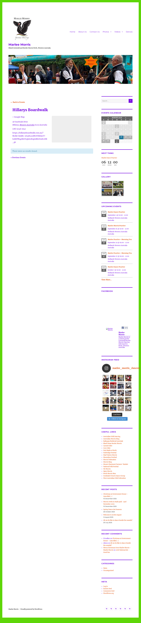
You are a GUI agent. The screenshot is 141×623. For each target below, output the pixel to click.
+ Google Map (18, 117)
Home (72, 32)
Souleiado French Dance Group (114, 476)
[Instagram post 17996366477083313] (106, 393)
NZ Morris (107, 469)
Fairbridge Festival (109, 453)
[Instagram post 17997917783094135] (121, 385)
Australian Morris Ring (111, 439)
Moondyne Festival (110, 457)
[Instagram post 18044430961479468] (113, 378)
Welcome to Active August (112, 515)
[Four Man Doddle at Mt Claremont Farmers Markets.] (113, 393)
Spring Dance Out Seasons (112, 509)
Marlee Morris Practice (117, 226)
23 (103, 137)
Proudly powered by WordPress (31, 609)
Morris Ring (107, 462)
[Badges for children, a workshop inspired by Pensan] (121, 400)
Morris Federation (109, 460)
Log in (105, 586)
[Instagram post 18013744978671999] (121, 393)
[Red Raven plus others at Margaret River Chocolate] (128, 378)
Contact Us (95, 32)
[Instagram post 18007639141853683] (128, 385)
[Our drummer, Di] (106, 400)
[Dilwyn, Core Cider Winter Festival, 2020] (106, 408)
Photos (106, 32)
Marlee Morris (19, 44)
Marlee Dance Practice (109, 158)
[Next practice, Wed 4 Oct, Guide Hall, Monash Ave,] (121, 378)
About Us (82, 32)
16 (103, 133)
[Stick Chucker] (121, 408)
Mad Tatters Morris (110, 455)
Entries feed (107, 589)
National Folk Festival (110, 467)
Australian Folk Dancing (111, 436)
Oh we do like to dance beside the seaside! (117, 520)
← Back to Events (18, 102)
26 (104, 122)
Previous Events (18, 157)
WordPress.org (108, 593)
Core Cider (106, 448)
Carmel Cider (107, 446)
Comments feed (108, 591)
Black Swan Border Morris (112, 443)
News (105, 568)
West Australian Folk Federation (114, 478)
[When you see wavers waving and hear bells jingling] (128, 393)
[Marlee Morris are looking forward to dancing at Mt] (106, 378)
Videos (117, 32)
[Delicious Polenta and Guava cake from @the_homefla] (106, 385)
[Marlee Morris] (111, 329)
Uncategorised (108, 570)
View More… (106, 280)
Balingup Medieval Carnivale (113, 441)
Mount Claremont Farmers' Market (115, 464)
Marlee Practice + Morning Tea (120, 239)
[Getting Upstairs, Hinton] (128, 408)
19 (117, 133)
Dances (129, 32)
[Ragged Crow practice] (113, 400)
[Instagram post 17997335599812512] (113, 408)
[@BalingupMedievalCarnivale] (113, 385)
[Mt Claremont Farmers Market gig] (128, 400)
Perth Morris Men (109, 473)
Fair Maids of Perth (110, 450)
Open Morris (107, 471)
